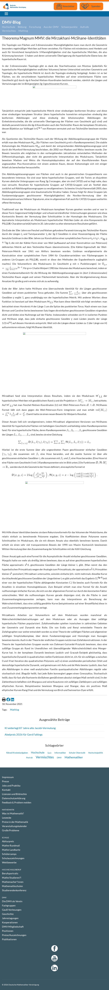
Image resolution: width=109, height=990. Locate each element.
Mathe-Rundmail (11, 845)
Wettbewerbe (9, 862)
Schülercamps (9, 854)
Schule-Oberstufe (77, 752)
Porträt (29, 757)
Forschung (35, 26)
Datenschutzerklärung (13, 798)
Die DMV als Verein (12, 901)
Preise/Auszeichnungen (14, 935)
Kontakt (6, 789)
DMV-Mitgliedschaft (13, 926)
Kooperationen (10, 922)
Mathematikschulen (12, 886)
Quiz (49, 753)
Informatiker (60, 752)
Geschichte (8, 913)
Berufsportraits (10, 873)
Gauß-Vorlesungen (11, 909)
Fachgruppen (9, 905)
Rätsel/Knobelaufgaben (17, 752)
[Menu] (6, 13)
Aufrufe (84, 26)
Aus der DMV (51, 26)
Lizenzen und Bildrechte (14, 794)
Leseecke (6, 817)
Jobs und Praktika (11, 785)
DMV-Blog (11, 22)
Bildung (22, 26)
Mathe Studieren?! (11, 877)
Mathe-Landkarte (11, 849)
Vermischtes (9, 30)
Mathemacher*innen (12, 881)
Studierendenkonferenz (14, 890)
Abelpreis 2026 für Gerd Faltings (24, 734)
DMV (59, 757)
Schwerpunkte (69, 26)
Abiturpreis (8, 841)
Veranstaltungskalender (14, 826)
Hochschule (8, 26)
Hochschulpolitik (95, 752)
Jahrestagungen (10, 918)
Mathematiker (74, 757)
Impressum (8, 777)
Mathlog (23, 30)
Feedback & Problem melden (16, 802)
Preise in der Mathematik (15, 821)
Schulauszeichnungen (13, 858)
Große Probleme (10, 830)
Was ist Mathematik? (13, 813)
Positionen (7, 930)
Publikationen (9, 939)
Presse (5, 781)
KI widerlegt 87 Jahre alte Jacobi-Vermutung (30, 728)
